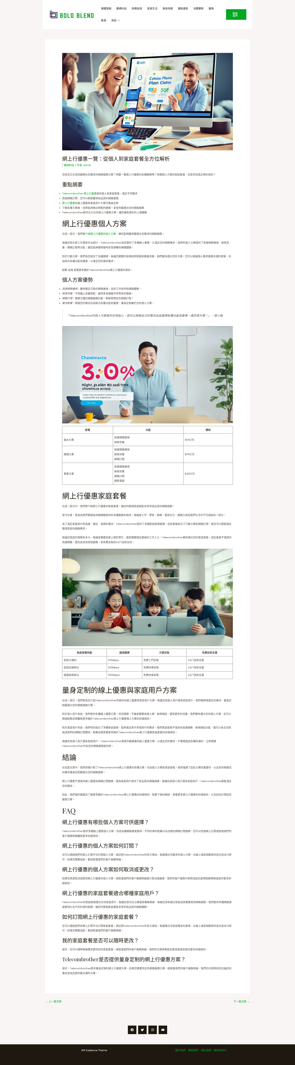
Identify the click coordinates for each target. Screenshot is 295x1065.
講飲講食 (183, 8)
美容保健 (168, 8)
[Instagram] (152, 1030)
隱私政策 (206, 1050)
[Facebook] (132, 1030)
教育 (103, 20)
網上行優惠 (68, 203)
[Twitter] (142, 1030)
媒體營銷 (106, 8)
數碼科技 (121, 8)
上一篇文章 (53, 1001)
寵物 (211, 8)
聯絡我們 (193, 1050)
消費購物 (198, 8)
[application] (118, 20)
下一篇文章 (242, 1001)
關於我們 (180, 1050)
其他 (113, 20)
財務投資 (137, 8)
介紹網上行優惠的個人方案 (100, 234)
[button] (236, 14)
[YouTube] (163, 1030)
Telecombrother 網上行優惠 (79, 193)
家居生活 (152, 8)
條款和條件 (220, 1050)
